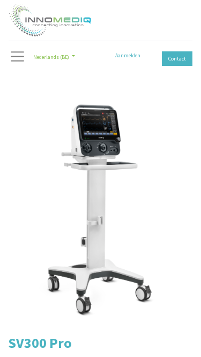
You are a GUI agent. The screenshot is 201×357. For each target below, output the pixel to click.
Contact (177, 58)
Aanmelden (127, 55)
